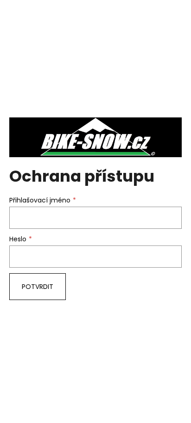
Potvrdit (37, 286)
